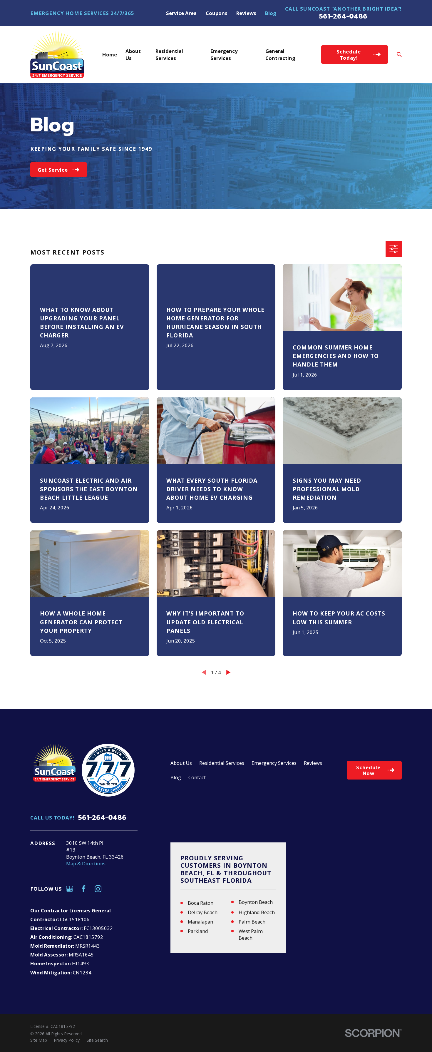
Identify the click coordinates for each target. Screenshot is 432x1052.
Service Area (181, 13)
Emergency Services (274, 763)
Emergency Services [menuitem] (224, 54)
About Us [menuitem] (133, 54)
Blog (270, 13)
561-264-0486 (343, 16)
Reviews (246, 13)
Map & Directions (86, 863)
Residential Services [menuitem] (169, 54)
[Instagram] (98, 888)
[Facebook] (83, 888)
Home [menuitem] (109, 54)
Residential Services (221, 763)
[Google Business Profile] (69, 888)
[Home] (57, 54)
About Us (181, 763)
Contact (197, 777)
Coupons (216, 13)
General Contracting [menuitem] (280, 54)
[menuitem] (38, 1040)
